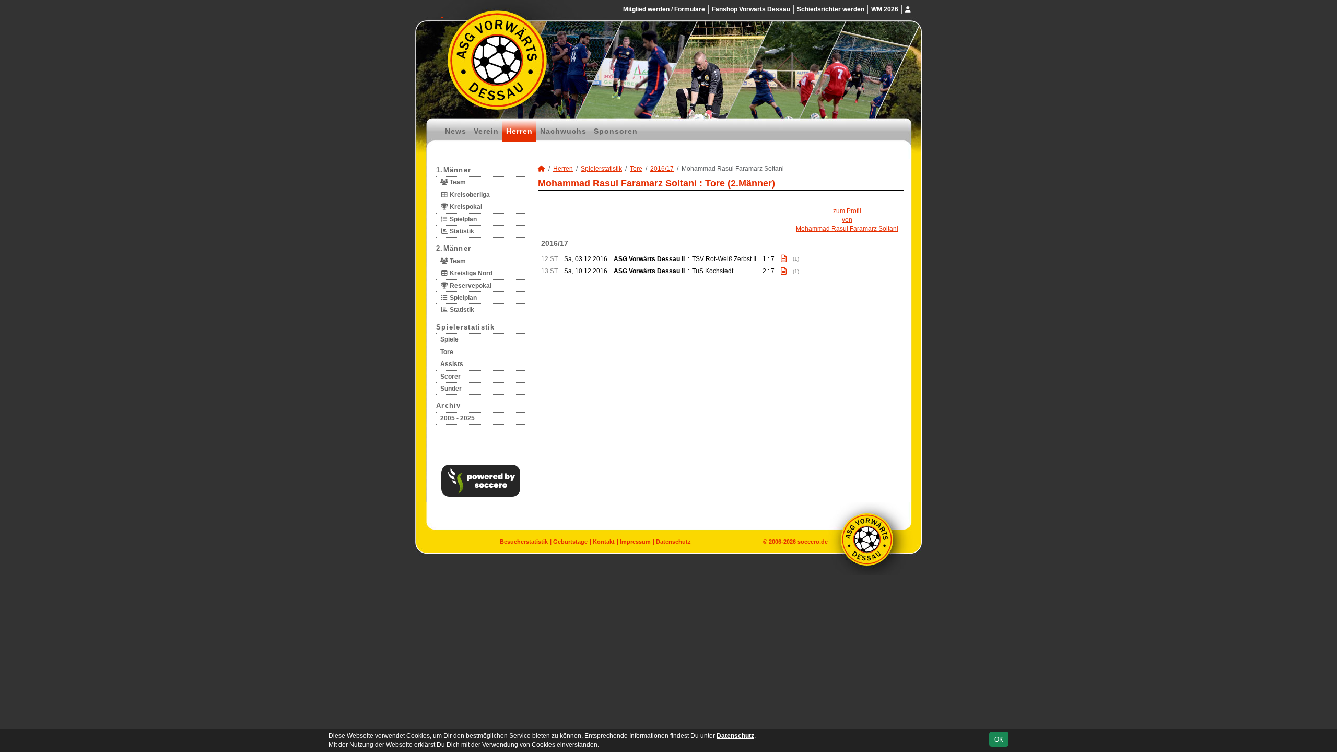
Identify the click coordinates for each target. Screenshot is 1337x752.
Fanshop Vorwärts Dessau (751, 9)
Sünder (451, 388)
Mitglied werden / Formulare (664, 9)
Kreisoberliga (469, 194)
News (455, 131)
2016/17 (662, 168)
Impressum (635, 541)
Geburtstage (570, 541)
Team (457, 182)
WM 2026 (884, 9)
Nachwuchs (563, 131)
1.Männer (453, 170)
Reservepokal (469, 285)
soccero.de (812, 541)
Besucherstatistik (524, 541)
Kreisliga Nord (470, 273)
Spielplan (462, 219)
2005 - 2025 (457, 418)
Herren (519, 131)
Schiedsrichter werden (830, 9)
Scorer (450, 376)
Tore (446, 352)
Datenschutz (673, 541)
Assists (451, 364)
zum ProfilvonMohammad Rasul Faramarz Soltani (847, 219)
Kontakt (604, 541)
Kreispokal (465, 206)
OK (998, 739)
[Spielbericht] (784, 258)
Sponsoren (616, 131)
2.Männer (453, 248)
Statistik (461, 231)
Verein (486, 131)
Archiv (448, 405)
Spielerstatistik (465, 327)
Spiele (449, 339)
